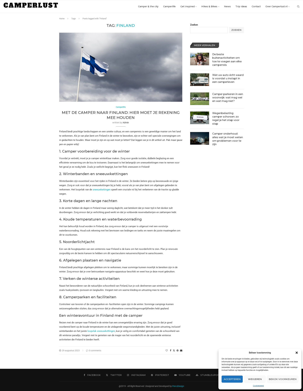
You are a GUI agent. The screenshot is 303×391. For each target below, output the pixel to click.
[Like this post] (167, 350)
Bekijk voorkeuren (283, 379)
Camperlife (169, 6)
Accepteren (232, 379)
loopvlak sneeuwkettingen (101, 331)
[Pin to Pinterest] (177, 350)
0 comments (95, 350)
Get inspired (187, 6)
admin (126, 122)
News (227, 6)
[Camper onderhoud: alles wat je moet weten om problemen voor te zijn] (199, 138)
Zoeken (194, 24)
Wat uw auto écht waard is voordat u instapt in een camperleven (228, 78)
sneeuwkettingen (101, 189)
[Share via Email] (181, 350)
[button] (296, 352)
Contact (256, 6)
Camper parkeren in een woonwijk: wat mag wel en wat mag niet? (227, 98)
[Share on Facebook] (170, 350)
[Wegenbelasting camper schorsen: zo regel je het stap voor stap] (199, 118)
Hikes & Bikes (209, 6)
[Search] (298, 6)
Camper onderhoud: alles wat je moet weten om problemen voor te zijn (227, 139)
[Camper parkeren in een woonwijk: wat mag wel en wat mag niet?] (199, 98)
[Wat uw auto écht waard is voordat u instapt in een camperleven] (199, 79)
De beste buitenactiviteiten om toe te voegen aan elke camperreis (227, 59)
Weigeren (255, 379)
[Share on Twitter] (174, 350)
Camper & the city (148, 6)
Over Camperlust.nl (276, 6)
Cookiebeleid (258, 386)
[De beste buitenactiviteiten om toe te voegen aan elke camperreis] (199, 59)
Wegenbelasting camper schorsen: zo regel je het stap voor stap (225, 118)
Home (62, 18)
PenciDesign (178, 386)
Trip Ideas (241, 6)
